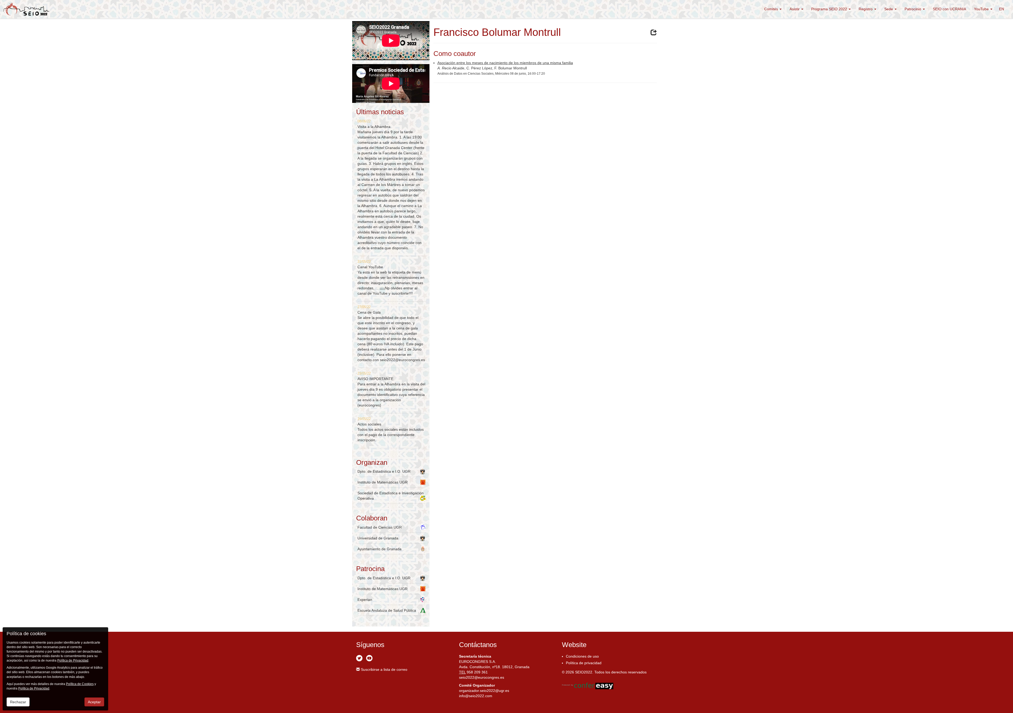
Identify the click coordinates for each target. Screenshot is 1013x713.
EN (1001, 9)
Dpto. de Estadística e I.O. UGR (383, 471)
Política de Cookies (80, 684)
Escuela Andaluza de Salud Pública (386, 610)
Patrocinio (913, 9)
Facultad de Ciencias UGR (379, 527)
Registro (866, 9)
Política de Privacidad (72, 660)
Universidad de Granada (377, 538)
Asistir (795, 9)
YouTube (982, 9)
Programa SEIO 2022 (829, 9)
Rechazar (18, 702)
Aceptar (94, 702)
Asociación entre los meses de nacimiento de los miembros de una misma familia (505, 63)
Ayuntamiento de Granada (379, 549)
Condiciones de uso (582, 656)
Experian (364, 599)
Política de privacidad (583, 663)
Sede (889, 9)
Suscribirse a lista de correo (383, 669)
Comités (771, 9)
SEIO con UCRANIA (949, 9)
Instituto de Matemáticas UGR (382, 482)
